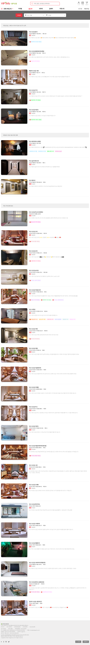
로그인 (80, 9)
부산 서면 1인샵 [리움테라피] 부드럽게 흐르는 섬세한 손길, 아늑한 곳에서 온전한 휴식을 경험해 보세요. (53, 374)
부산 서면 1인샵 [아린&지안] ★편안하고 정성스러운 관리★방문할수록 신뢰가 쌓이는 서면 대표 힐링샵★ (53, 296)
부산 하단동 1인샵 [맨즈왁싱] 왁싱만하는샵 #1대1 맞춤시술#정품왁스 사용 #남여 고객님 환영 (50, 510)
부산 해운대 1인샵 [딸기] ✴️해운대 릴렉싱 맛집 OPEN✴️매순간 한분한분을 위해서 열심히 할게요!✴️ (52, 37)
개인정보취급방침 (17, 626)
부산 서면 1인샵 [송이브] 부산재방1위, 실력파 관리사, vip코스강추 (44, 276)
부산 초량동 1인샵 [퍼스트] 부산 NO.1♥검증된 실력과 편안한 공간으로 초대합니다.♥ (48, 218)
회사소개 (2, 626)
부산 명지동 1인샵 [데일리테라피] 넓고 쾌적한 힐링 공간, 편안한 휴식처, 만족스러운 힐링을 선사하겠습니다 (53, 451)
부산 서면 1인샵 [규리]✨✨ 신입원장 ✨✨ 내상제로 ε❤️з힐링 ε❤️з (45, 237)
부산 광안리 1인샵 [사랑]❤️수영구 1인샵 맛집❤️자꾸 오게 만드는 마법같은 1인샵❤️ (48, 607)
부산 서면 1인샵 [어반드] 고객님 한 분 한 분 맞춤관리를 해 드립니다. (44, 432)
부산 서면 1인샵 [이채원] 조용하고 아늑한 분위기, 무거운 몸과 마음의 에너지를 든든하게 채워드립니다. (52, 393)
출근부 (30, 9)
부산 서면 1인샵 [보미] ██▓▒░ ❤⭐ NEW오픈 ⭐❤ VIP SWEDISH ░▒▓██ (46, 257)
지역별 (20, 9)
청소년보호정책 (32, 626)
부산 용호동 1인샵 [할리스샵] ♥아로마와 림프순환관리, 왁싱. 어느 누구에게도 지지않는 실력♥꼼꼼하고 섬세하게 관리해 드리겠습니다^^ (57, 588)
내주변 (41, 9)
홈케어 (51, 9)
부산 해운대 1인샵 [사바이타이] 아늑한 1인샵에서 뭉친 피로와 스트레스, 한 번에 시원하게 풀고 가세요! (52, 568)
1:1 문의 (78, 641)
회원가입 (86, 9)
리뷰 (44, 33)
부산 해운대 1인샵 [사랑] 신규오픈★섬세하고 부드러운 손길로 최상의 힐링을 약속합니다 (49, 76)
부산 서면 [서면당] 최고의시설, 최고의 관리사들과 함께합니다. (43, 315)
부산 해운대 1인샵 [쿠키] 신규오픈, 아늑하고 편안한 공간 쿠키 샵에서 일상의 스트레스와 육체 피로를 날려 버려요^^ (55, 96)
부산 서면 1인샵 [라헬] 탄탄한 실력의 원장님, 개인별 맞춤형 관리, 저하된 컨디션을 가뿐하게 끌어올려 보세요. (54, 354)
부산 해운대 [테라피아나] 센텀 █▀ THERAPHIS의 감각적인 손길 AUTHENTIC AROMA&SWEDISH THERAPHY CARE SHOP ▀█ (58, 147)
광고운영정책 (25, 626)
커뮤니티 (62, 9)
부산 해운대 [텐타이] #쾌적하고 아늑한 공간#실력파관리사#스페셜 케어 (45, 186)
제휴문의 (86, 641)
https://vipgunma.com (10, 637)
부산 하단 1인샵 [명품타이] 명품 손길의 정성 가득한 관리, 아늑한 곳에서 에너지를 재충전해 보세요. (52, 549)
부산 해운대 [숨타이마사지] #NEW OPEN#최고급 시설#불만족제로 (44, 167)
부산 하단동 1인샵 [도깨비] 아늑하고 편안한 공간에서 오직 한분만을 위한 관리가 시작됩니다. (50, 490)
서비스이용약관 (9, 626)
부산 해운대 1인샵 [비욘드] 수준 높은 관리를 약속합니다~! (42, 115)
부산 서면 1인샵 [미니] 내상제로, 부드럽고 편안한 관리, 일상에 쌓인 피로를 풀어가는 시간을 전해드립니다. (53, 412)
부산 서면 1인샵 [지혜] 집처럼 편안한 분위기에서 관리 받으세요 (43, 335)
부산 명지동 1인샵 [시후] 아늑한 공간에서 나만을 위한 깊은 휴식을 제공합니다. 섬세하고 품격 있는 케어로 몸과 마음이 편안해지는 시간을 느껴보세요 (58, 471)
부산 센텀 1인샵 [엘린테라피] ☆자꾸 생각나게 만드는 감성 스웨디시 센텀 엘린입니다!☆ (49, 57)
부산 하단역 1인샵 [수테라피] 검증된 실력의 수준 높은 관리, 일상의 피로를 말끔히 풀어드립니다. (51, 529)
